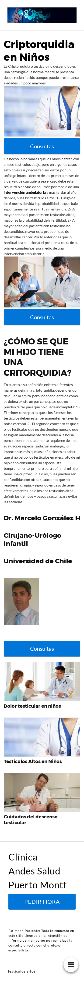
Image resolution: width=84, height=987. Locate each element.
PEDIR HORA (42, 901)
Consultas (42, 146)
